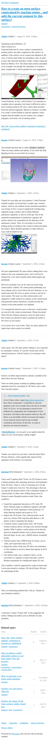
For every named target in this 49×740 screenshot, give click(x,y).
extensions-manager (19, 27)
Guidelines (24, 723)
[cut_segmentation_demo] (24, 86)
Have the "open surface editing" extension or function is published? (23, 127)
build (10, 710)
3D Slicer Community (10, 3)
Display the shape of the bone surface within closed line (13, 704)
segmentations (16, 667)
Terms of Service (37, 723)
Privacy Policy (7, 728)
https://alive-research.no (34, 400)
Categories (13, 723)
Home (3, 723)
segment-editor (6, 670)
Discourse (15, 734)
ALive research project (17, 395)
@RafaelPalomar (8, 432)
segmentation (6, 27)
